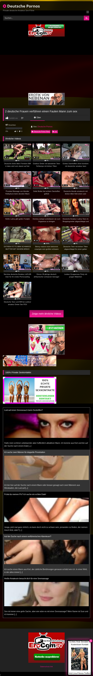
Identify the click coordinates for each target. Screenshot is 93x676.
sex (55, 131)
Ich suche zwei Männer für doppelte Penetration (24, 452)
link (51, 667)
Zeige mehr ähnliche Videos (46, 313)
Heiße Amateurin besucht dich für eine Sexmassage (26, 578)
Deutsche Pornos (23, 6)
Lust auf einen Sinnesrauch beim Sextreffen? (23, 410)
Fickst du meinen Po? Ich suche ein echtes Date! (25, 494)
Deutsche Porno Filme (42, 131)
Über (38, 117)
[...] (30, 446)
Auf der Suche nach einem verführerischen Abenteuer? (27, 536)
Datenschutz (45, 667)
